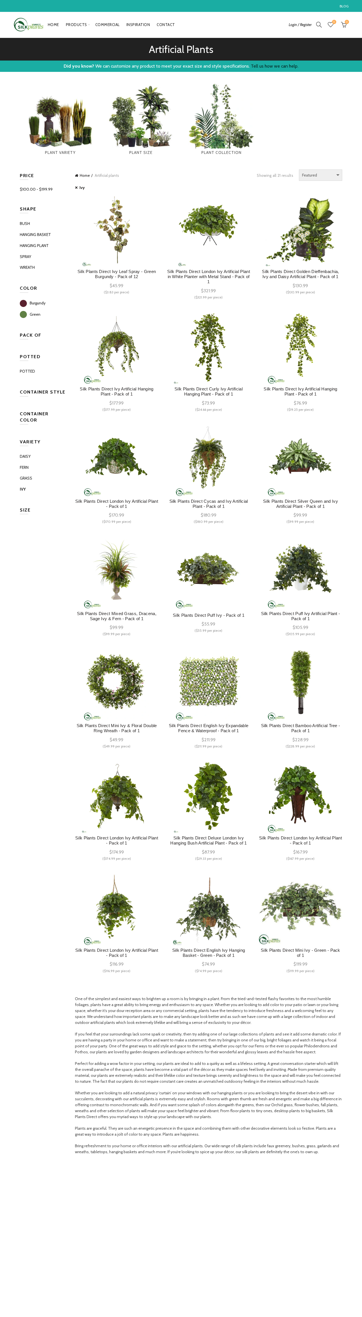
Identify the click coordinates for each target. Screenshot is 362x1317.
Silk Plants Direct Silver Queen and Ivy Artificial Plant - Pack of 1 (300, 504)
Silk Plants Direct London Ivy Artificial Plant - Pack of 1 (116, 504)
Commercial (107, 24)
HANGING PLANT (34, 245)
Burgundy (38, 303)
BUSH (25, 223)
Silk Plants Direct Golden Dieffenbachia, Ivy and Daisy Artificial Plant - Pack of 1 (300, 274)
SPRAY (25, 256)
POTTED (27, 371)
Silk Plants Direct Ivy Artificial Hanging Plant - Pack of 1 (116, 391)
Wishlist (334, 22)
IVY (23, 489)
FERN (24, 467)
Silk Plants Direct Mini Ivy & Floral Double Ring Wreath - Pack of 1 (117, 728)
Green (35, 314)
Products (76, 24)
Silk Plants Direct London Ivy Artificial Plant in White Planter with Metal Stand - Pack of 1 (208, 276)
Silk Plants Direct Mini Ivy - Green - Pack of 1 (300, 953)
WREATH (27, 267)
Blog (344, 6)
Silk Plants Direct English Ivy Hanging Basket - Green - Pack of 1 (208, 953)
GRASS (26, 478)
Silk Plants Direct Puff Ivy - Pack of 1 (208, 615)
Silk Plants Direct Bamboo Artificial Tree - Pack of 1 (300, 728)
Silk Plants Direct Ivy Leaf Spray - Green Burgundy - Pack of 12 (116, 274)
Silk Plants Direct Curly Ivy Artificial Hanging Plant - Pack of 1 (208, 391)
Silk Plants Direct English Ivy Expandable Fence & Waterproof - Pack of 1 (208, 728)
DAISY (25, 456)
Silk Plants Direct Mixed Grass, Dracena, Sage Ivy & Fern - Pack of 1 (116, 616)
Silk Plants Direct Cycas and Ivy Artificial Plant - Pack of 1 (208, 504)
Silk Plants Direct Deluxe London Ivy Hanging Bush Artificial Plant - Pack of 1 (208, 840)
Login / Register (300, 24)
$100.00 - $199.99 (36, 189)
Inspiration (138, 24)
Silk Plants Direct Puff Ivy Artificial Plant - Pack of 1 (300, 616)
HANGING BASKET (35, 234)
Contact (166, 24)
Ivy (82, 187)
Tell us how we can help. (274, 66)
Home (53, 24)
